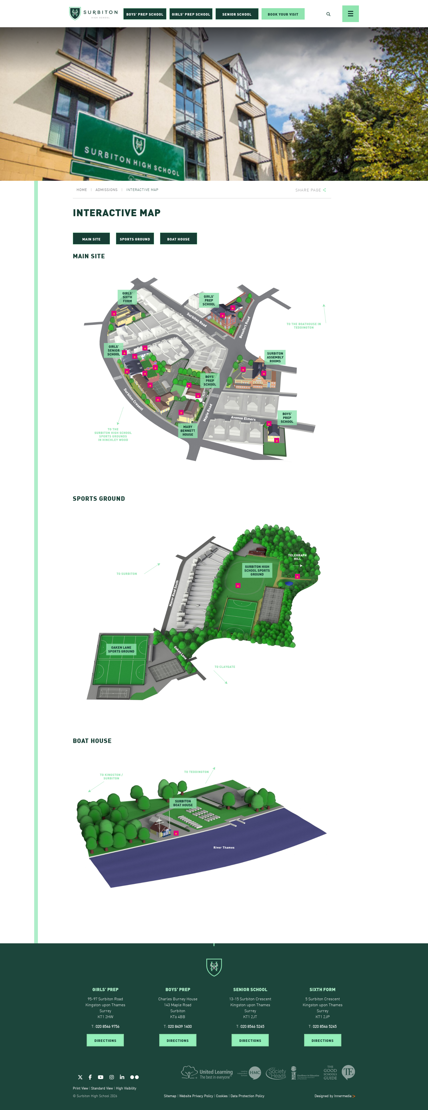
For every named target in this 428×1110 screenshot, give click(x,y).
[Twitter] (80, 1076)
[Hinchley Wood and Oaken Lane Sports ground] (238, 586)
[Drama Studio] (145, 374)
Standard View (102, 1088)
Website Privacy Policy (196, 1095)
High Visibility (126, 1088)
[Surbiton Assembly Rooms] (244, 370)
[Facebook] (90, 1076)
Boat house (178, 238)
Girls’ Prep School (191, 13)
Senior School (237, 13)
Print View (80, 1088)
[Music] (264, 374)
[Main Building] (128, 372)
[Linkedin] (122, 1076)
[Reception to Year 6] (233, 308)
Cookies (222, 1095)
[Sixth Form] (114, 314)
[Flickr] (134, 1076)
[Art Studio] (135, 357)
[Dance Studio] (145, 348)
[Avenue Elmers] (277, 441)
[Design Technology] (151, 386)
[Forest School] (298, 577)
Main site (91, 238)
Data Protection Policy (247, 1095)
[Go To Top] (214, 943)
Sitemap (170, 1095)
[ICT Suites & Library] (125, 353)
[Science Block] (158, 400)
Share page (308, 190)
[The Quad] (156, 368)
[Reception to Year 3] (189, 386)
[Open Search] (328, 14)
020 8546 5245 (252, 1026)
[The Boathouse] (177, 834)
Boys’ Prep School (144, 13)
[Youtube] (101, 1076)
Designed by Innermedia (333, 1095)
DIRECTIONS (105, 1040)
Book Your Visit (283, 13)
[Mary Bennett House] (182, 413)
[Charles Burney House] (198, 396)
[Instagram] (111, 1076)
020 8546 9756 (107, 1026)
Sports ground (135, 238)
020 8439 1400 (180, 1026)
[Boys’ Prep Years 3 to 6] (269, 424)
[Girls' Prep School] (223, 316)
